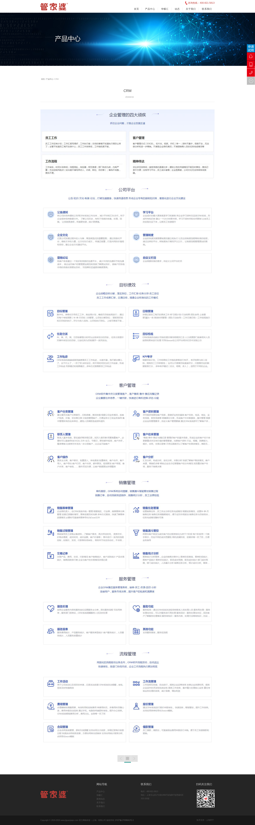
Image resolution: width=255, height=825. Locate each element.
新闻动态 (101, 799)
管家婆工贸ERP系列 (120, 758)
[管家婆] (54, 9)
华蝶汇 (100, 795)
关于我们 (101, 802)
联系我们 (101, 806)
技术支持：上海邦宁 (205, 820)
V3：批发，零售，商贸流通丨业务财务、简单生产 (134, 758)
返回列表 (127, 759)
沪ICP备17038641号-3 (124, 820)
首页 (136, 9)
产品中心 (49, 79)
